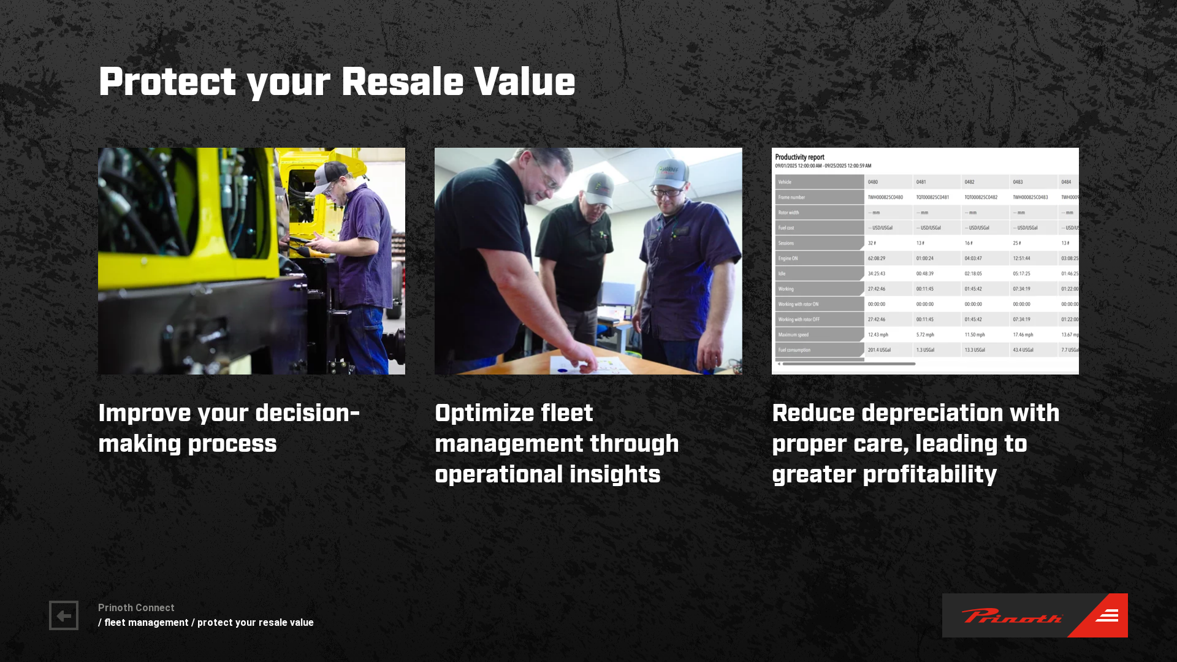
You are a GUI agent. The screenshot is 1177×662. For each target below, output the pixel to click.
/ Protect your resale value (252, 622)
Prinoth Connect (136, 608)
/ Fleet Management (143, 622)
